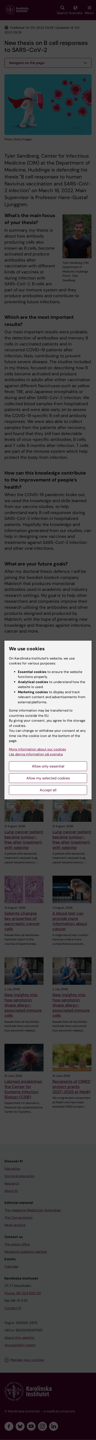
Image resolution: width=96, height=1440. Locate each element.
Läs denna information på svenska (36, 754)
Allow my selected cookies (48, 778)
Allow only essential (48, 766)
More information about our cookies (37, 749)
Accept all (48, 790)
